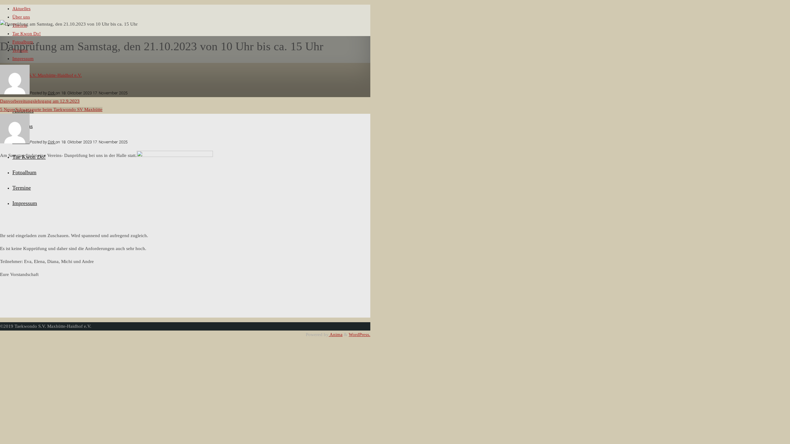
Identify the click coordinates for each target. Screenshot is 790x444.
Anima (336, 334)
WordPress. (359, 334)
